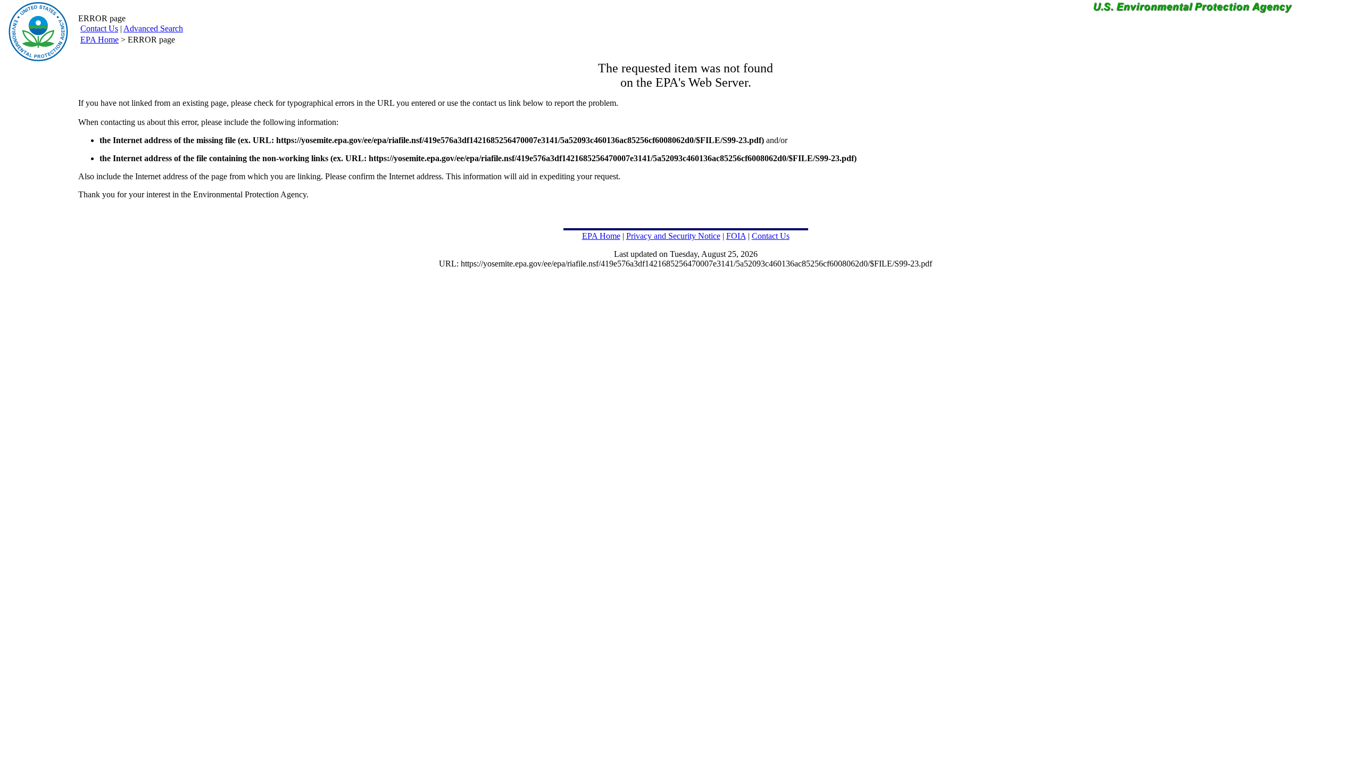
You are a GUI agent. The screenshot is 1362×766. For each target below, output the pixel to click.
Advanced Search (153, 28)
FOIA (736, 235)
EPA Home (99, 39)
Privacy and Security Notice (673, 235)
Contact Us (99, 28)
